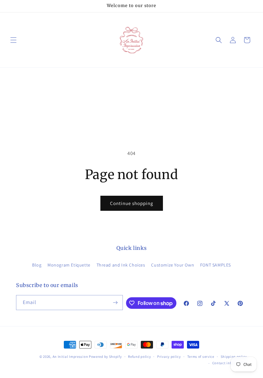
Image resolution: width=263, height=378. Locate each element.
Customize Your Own (172, 265)
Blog (36, 265)
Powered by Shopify (105, 356)
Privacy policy (169, 356)
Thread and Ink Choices (121, 265)
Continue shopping (131, 203)
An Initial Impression (70, 356)
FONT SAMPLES (215, 265)
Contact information (229, 363)
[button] (13, 40)
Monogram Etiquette (68, 265)
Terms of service (200, 356)
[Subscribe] (115, 302)
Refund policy (139, 356)
